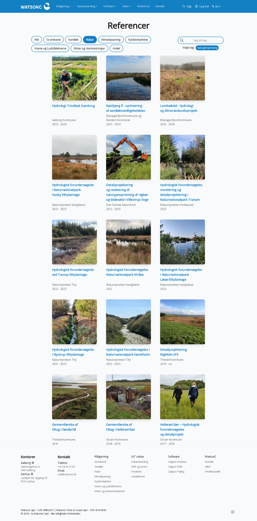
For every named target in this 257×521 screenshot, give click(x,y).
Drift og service (139, 466)
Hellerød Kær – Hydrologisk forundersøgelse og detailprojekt (179, 429)
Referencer (143, 6)
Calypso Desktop (177, 461)
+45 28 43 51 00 (66, 466)
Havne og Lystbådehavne (50, 48)
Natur (90, 40)
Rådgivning (62, 6)
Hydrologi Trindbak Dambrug (73, 106)
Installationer (138, 476)
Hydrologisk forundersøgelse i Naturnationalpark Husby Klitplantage (73, 190)
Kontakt (160, 6)
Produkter (136, 471)
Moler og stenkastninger (89, 48)
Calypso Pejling (176, 471)
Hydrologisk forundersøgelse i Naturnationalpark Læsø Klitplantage (181, 275)
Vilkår (207, 466)
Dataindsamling (86, 6)
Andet (116, 48)
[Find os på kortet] (32, 462)
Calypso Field (175, 466)
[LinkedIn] (232, 511)
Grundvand (53, 40)
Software (108, 6)
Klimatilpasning (111, 40)
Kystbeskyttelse (138, 40)
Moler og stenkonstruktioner (109, 491)
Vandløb (73, 40)
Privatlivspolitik (212, 471)
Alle (36, 40)
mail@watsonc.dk (67, 474)
